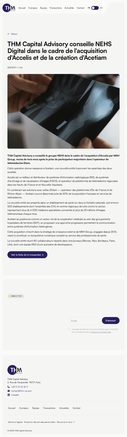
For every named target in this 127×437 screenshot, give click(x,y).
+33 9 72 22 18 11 (19, 386)
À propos (32, 8)
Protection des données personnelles (39, 422)
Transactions (56, 8)
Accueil (22, 8)
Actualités (69, 8)
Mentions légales (15, 422)
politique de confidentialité (101, 332)
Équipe (43, 8)
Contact (81, 8)
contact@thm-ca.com (21, 390)
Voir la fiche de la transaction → (27, 254)
